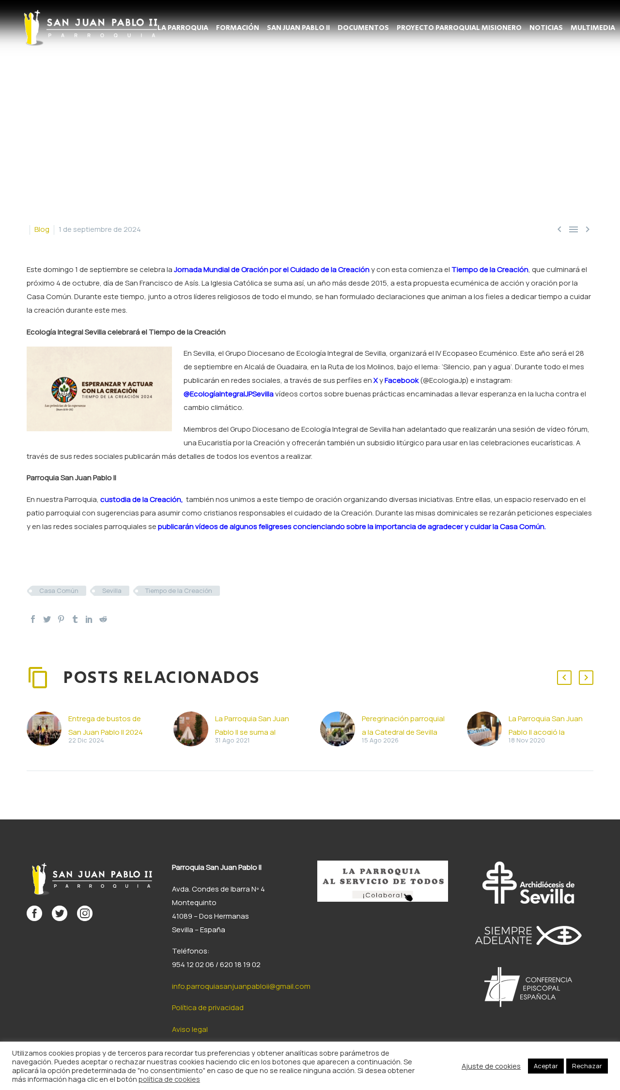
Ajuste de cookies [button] (491, 1065)
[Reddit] (103, 619)
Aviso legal (190, 1029)
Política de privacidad (208, 1007)
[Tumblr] (75, 619)
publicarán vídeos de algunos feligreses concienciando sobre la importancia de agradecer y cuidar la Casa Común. (352, 526)
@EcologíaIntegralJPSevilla (229, 394)
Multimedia (593, 28)
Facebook (401, 380)
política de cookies (169, 1079)
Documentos (363, 28)
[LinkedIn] (89, 619)
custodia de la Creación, (141, 499)
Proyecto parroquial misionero (459, 28)
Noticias (546, 28)
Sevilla (112, 590)
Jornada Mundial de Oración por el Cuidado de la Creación (272, 269)
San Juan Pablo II (298, 28)
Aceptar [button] (546, 1065)
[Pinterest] (61, 619)
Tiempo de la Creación (489, 269)
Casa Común (58, 590)
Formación (237, 28)
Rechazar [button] (587, 1065)
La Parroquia (182, 28)
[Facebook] (33, 619)
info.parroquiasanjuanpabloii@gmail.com (241, 986)
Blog (41, 229)
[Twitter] (47, 619)
